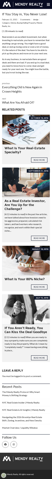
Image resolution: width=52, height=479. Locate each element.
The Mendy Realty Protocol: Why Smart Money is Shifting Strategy (21, 394)
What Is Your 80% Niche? (25, 279)
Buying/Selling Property (26, 23)
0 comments (25, 19)
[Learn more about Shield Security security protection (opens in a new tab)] (3, 475)
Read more (39, 160)
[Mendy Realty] (22, 4)
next (18, 100)
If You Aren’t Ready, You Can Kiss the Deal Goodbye (26, 330)
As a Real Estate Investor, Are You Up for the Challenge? (25, 205)
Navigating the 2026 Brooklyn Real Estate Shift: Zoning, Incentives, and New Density (22, 419)
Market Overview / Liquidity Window (20, 427)
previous (22, 87)
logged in (18, 376)
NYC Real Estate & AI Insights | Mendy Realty (23, 410)
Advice (13, 23)
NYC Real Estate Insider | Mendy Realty (21, 402)
